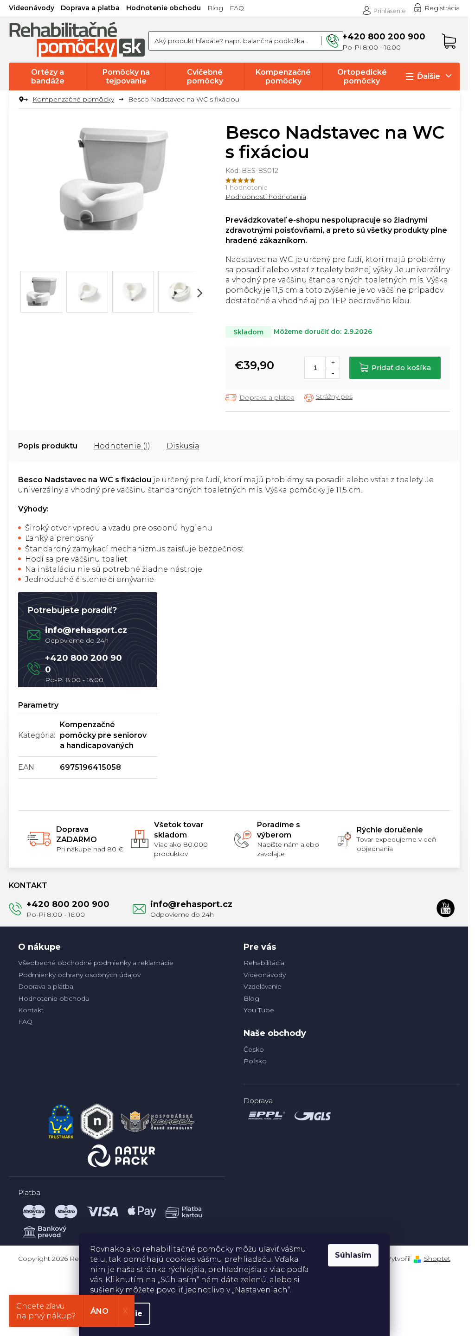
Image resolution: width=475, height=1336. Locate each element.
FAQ (237, 8)
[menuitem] (48, 76)
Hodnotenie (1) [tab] (122, 445)
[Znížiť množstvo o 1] (333, 373)
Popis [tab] (28, 445)
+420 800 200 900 (67, 904)
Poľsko (255, 1061)
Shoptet (437, 1258)
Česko (254, 1049)
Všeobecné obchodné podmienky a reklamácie (95, 963)
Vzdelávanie (263, 986)
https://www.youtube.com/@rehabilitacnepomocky (445, 908)
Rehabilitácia (264, 963)
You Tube (259, 1010)
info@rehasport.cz (86, 630)
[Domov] (22, 100)
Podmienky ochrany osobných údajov (79, 975)
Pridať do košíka (401, 367)
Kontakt (31, 1010)
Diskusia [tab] (183, 445)
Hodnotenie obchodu (163, 8)
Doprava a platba (90, 8)
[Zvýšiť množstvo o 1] (333, 362)
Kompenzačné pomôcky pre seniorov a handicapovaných (103, 734)
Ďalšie (428, 76)
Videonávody (31, 8)
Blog (215, 8)
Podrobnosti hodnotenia (265, 196)
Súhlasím (353, 1255)
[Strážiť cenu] (328, 397)
